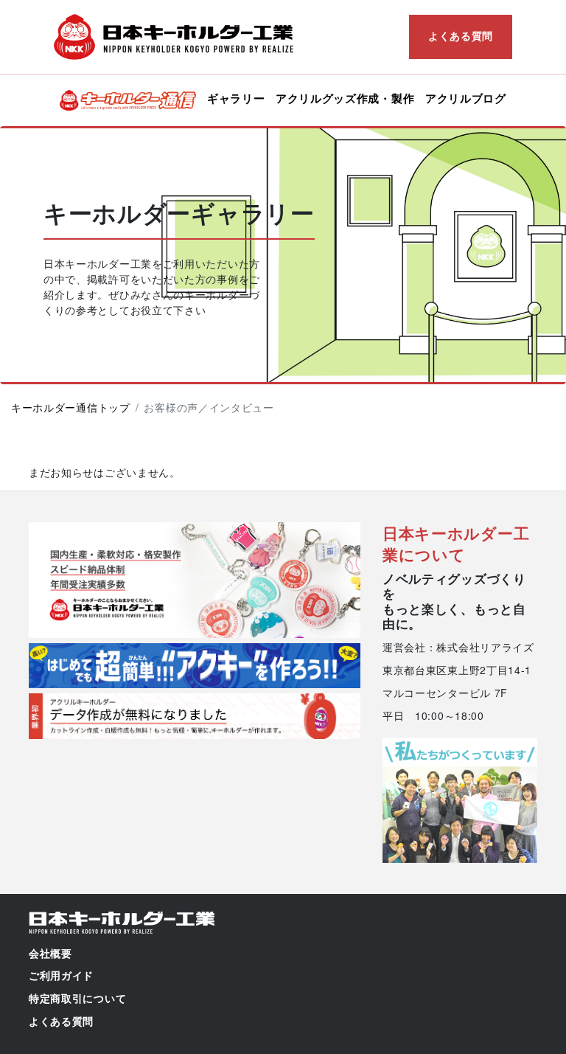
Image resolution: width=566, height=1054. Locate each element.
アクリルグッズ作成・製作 (345, 98)
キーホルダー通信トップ (70, 407)
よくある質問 (460, 35)
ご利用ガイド (61, 976)
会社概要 (50, 954)
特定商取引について (77, 999)
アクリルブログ (465, 98)
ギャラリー (236, 98)
